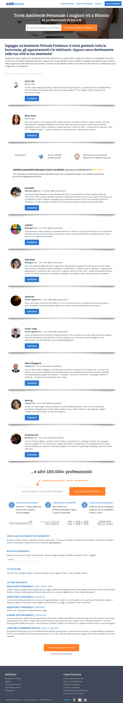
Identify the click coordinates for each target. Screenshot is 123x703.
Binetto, (46, 573)
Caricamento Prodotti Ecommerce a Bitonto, (31, 543)
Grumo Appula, (55, 573)
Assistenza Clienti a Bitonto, (18, 540)
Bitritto (84, 573)
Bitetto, (30, 573)
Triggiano (92, 555)
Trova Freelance (113, 3)
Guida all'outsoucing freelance (75, 690)
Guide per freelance (71, 687)
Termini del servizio (13, 684)
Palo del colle (31, 191)
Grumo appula (31, 299)
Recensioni (9, 690)
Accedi (98, 3)
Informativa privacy (12, 687)
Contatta (32, 98)
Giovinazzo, (38, 573)
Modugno (29, 228)
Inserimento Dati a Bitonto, (85, 540)
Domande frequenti (71, 684)
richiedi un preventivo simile (61, 647)
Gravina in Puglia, (51, 555)
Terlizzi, (86, 555)
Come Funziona (67, 3)
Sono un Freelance (84, 3)
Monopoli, (78, 555)
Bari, (17, 555)
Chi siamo (9, 678)
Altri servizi (54, 543)
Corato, (29, 555)
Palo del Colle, (12, 573)
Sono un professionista (73, 681)
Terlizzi (28, 366)
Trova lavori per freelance (73, 693)
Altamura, (11, 555)
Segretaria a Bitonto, (37, 540)
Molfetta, (70, 555)
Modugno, (62, 555)
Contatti (18, 678)
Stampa (8, 681)
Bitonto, (22, 555)
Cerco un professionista (73, 678)
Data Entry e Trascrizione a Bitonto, (60, 540)
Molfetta (29, 437)
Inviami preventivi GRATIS (87, 491)
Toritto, (71, 573)
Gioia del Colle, (38, 555)
